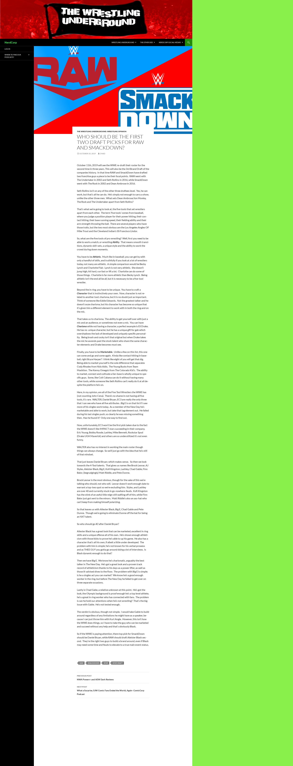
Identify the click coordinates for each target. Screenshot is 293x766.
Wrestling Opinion (116, 131)
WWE (106, 663)
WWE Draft (117, 663)
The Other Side (146, 42)
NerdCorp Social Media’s (170, 42)
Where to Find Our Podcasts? (13, 56)
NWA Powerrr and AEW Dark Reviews (95, 678)
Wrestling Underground (123, 42)
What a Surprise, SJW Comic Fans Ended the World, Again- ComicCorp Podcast (110, 690)
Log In (7, 49)
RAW (81, 663)
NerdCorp (11, 42)
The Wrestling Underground (91, 131)
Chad (102, 153)
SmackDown (93, 663)
